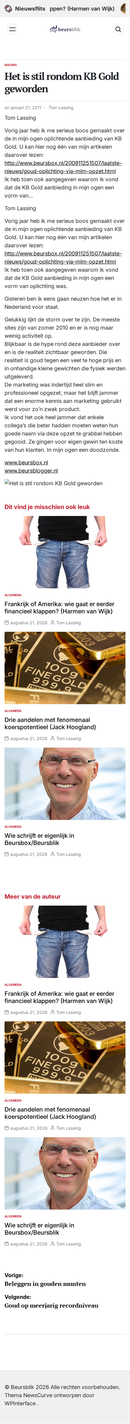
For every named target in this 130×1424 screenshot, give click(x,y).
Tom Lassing (61, 107)
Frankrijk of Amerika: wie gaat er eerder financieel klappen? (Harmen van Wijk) (59, 607)
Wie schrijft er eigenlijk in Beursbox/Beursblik (39, 839)
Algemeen (13, 595)
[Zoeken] (118, 29)
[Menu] (12, 29)
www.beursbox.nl (26, 462)
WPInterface (20, 1403)
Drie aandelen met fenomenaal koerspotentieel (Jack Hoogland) (50, 723)
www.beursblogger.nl (31, 470)
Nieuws (11, 65)
